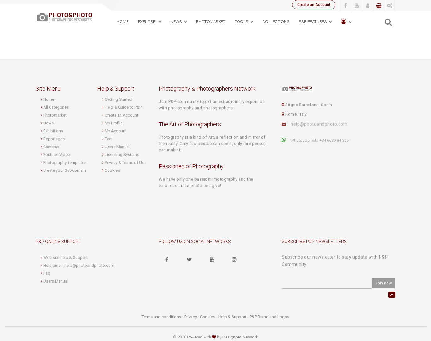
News (48, 123)
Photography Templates (64, 162)
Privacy (190, 316)
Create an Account (313, 5)
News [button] (176, 21)
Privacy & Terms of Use (125, 162)
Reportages (54, 138)
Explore (147, 21)
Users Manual (117, 146)
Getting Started (118, 99)
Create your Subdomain (64, 170)
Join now (383, 283)
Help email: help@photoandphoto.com (78, 265)
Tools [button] (241, 21)
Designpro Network (240, 337)
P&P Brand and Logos (269, 316)
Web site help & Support (65, 257)
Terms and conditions (161, 316)
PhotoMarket (210, 21)
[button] (346, 22)
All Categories (56, 107)
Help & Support (232, 316)
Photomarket (55, 115)
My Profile (113, 123)
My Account (116, 131)
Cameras (51, 146)
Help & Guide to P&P (123, 107)
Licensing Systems (122, 154)
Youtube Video (56, 154)
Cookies (112, 170)
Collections (275, 21)
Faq (108, 138)
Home (122, 21)
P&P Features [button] (313, 21)
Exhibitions (53, 131)
